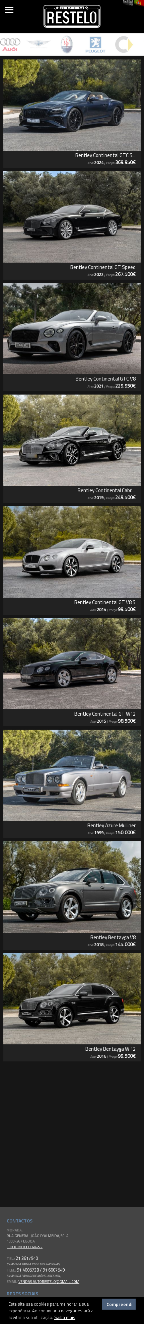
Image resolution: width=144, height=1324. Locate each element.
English (128, 3)
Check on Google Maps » (25, 1247)
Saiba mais (64, 1317)
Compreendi (119, 1304)
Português (139, 3)
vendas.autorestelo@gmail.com (48, 1281)
